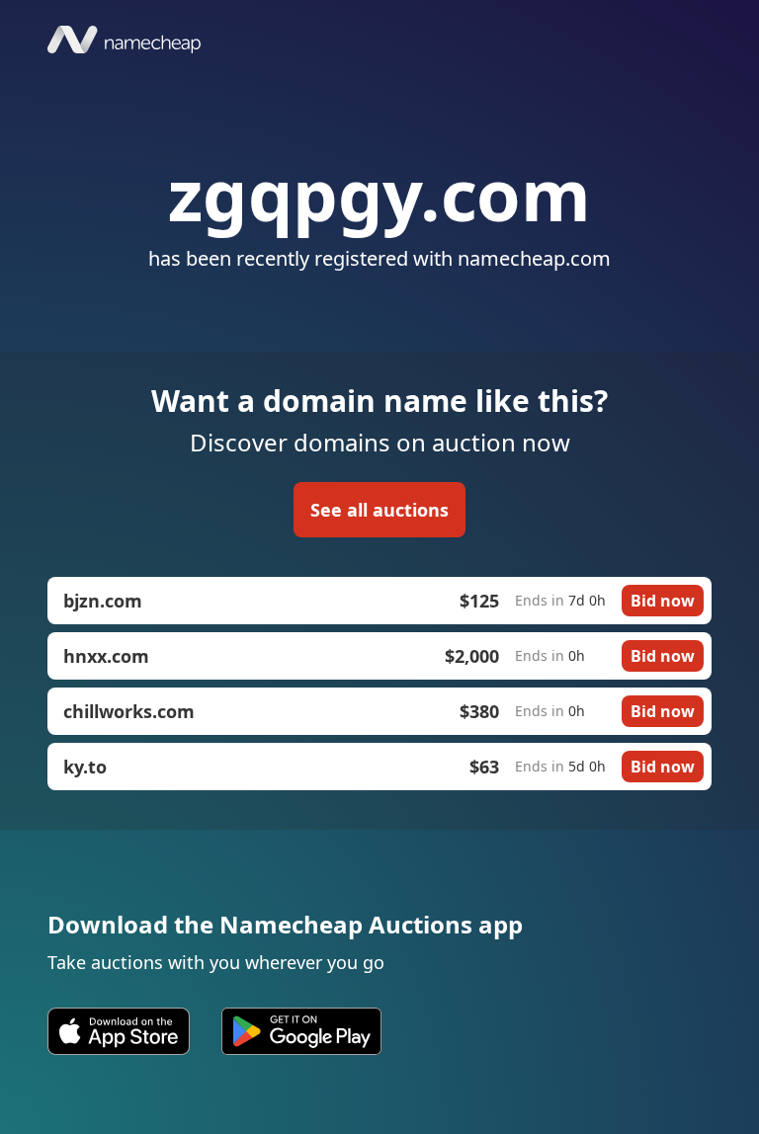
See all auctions (379, 510)
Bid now (663, 600)
